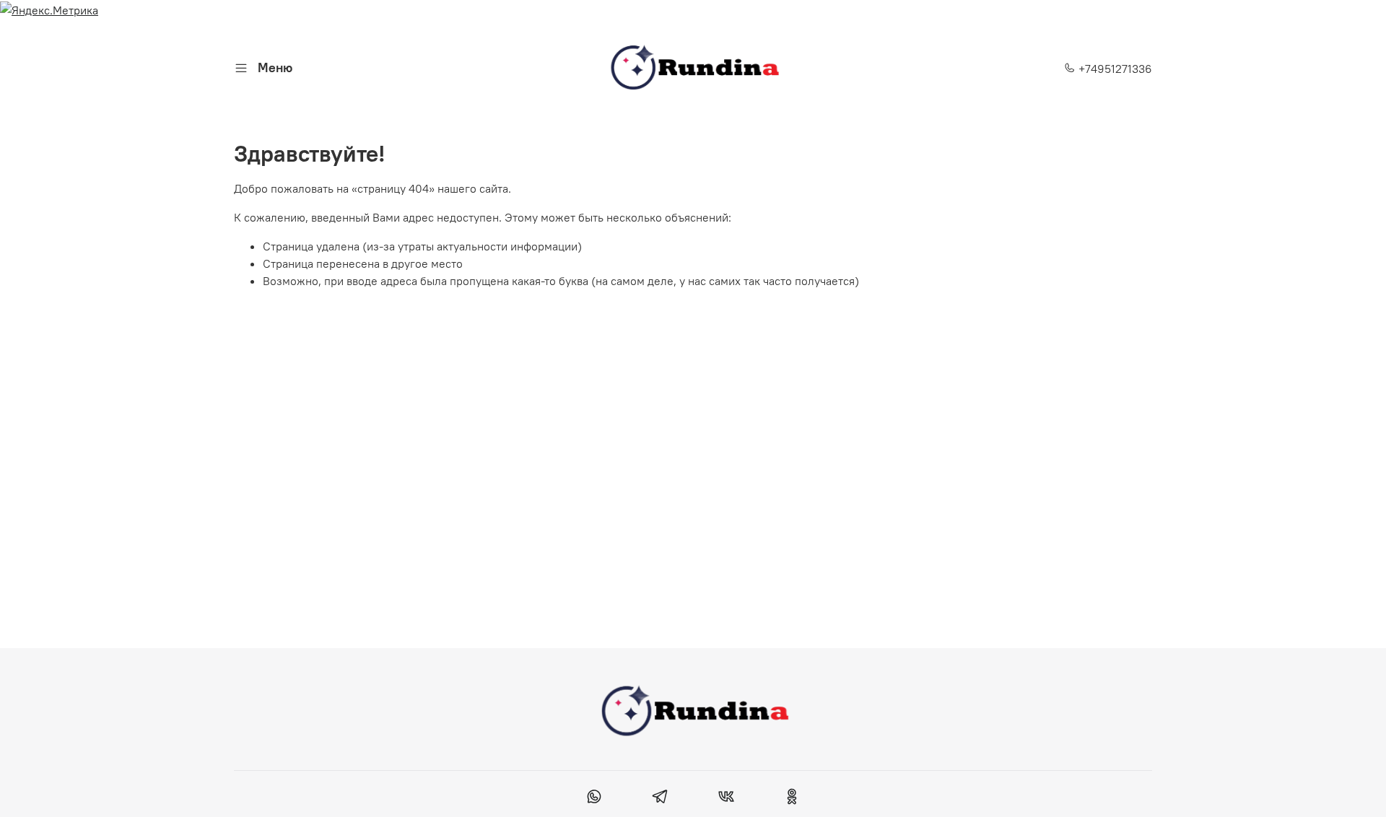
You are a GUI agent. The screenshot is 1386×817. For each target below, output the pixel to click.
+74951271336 (1114, 68)
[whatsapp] (594, 798)
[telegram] (660, 798)
